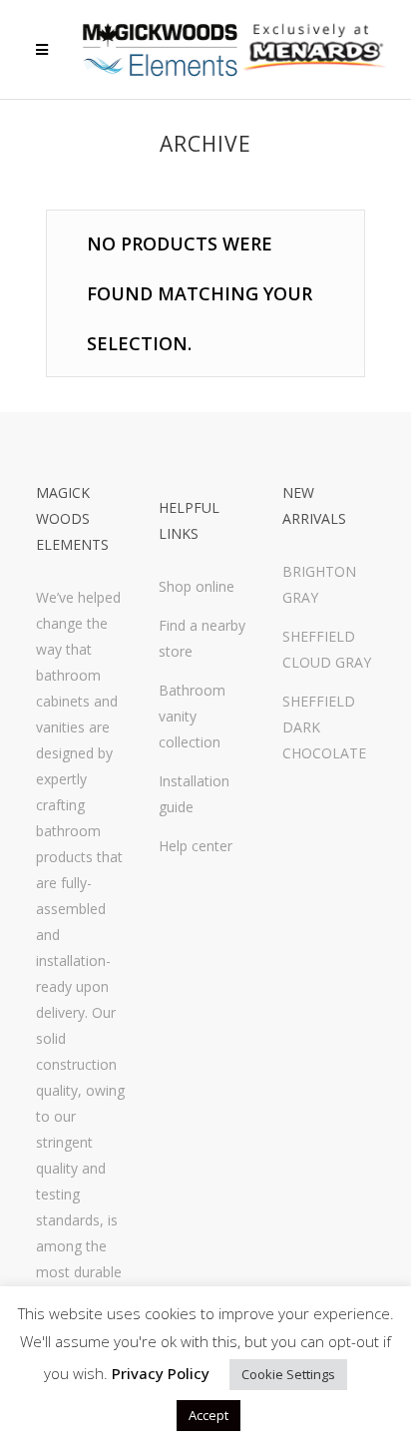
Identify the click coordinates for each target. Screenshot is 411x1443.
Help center (195, 845)
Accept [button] (208, 1415)
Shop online (196, 586)
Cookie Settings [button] (288, 1374)
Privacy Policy (160, 1373)
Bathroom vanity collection (192, 716)
